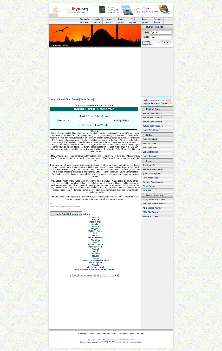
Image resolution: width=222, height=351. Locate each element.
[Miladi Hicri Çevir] (157, 105)
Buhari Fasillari (150, 139)
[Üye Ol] (146, 42)
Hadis (121, 19)
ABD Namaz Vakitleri (152, 208)
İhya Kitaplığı (149, 165)
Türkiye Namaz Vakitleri (154, 199)
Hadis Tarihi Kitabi (151, 130)
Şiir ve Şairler (149, 186)
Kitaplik (96, 19)
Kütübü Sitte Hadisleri (153, 126)
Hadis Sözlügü (149, 156)
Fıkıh (133, 19)
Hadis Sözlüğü (87, 99)
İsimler (157, 22)
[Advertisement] (111, 72)
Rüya (108, 22)
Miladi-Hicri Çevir (151, 216)
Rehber (145, 22)
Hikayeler (147, 190)
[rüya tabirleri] (135, 14)
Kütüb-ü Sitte (63, 99)
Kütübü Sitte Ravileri (152, 122)
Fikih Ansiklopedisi (151, 178)
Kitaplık (140, 333)
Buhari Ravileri (150, 148)
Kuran (108, 19)
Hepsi (106, 116)
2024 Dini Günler (150, 212)
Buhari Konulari (150, 143)
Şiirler (132, 333)
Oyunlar (133, 22)
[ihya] (72, 16)
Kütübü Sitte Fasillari (152, 113)
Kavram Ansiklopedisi (153, 182)
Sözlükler (84, 22)
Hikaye (121, 22)
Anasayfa (84, 19)
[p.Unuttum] (147, 44)
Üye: (147, 32)
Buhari (75, 99)
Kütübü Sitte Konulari (152, 117)
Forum (145, 19)
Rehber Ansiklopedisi (153, 169)
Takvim (96, 22)
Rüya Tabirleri (103, 333)
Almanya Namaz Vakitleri (154, 204)
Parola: (146, 37)
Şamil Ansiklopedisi (152, 174)
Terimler (157, 19)
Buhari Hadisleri (150, 152)
